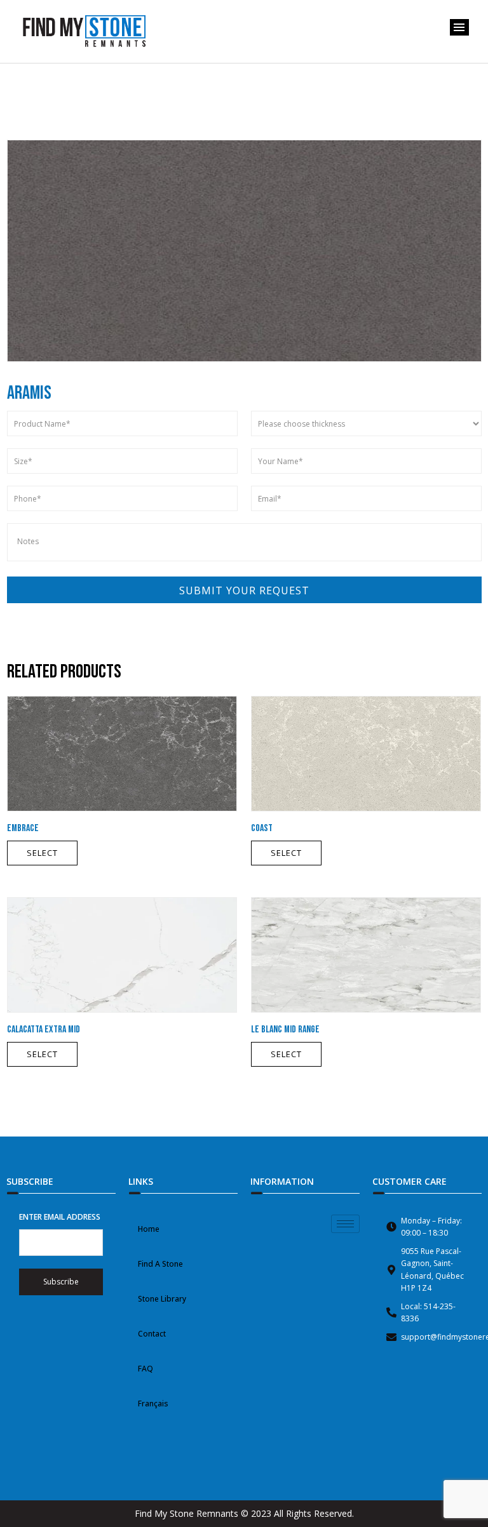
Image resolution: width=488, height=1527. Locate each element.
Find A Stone (160, 1263)
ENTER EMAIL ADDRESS (59, 1216)
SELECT (42, 852)
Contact (152, 1333)
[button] (459, 27)
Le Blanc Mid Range (285, 1030)
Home (148, 1229)
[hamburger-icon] (345, 1224)
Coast (262, 828)
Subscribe (61, 1281)
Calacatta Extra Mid (43, 1030)
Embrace (23, 828)
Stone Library (162, 1298)
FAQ (145, 1368)
